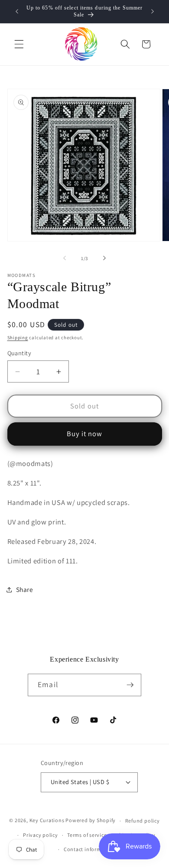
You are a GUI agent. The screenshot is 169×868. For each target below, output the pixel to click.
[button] (19, 44)
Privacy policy (40, 835)
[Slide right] (104, 258)
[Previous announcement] (16, 11)
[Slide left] (64, 258)
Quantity (19, 353)
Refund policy (142, 820)
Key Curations (47, 820)
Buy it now (85, 433)
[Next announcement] (152, 11)
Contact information (89, 849)
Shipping (17, 337)
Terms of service (87, 835)
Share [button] (24, 589)
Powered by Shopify (90, 820)
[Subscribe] (130, 685)
